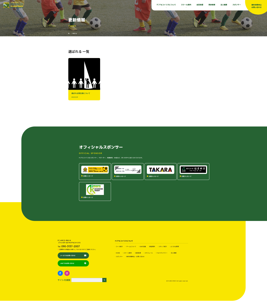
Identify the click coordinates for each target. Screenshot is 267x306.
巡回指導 (199, 5)
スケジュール (149, 253)
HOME (118, 253)
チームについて (131, 246)
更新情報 (211, 5)
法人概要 (223, 5)
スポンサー (236, 5)
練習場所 (152, 246)
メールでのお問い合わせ (68, 255)
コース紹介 (119, 246)
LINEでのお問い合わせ (67, 263)
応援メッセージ (88, 176)
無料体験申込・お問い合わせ (135, 256)
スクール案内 (127, 253)
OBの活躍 (143, 246)
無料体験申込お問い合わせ (256, 6)
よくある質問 (175, 246)
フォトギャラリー (161, 253)
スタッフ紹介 (163, 246)
